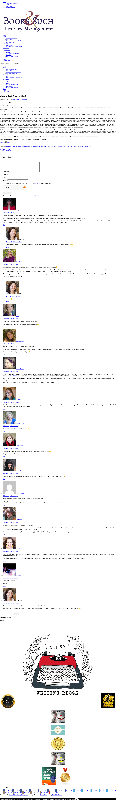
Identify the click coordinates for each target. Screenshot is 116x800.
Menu (4, 2)
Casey (17, 316)
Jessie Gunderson (20, 549)
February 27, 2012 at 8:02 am (10, 318)
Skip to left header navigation (10, 3)
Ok (76, 799)
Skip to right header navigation (10, 4)
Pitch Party (9, 86)
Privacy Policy (43, 795)
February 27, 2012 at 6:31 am (10, 212)
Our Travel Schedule (11, 73)
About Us (5, 67)
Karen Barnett (19, 445)
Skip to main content (8, 6)
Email (5, 177)
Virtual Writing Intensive (12, 84)
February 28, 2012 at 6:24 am (10, 578)
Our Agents (9, 70)
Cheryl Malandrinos (21, 210)
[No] (78, 799)
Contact (5, 90)
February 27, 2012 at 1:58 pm (10, 448)
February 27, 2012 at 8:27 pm (10, 551)
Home (4, 66)
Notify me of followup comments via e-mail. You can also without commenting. (28, 183)
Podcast (8, 83)
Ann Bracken (19, 519)
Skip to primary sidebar (9, 7)
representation (87, 146)
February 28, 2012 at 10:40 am (14, 242)
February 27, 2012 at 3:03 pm (10, 473)
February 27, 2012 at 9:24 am (10, 371)
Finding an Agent (12, 146)
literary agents (79, 146)
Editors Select (6, 91)
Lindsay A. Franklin (21, 470)
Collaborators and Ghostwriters (14, 77)
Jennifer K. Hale (20, 423)
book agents (44, 146)
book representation (52, 146)
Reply (4, 225)
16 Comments (23, 99)
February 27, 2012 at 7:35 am (10, 264)
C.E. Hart (18, 575)
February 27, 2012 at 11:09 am (10, 426)
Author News (9, 76)
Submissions (6, 79)
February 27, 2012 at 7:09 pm (10, 522)
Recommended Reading (12, 87)
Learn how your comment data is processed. (34, 195)
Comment (6, 171)
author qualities (36, 146)
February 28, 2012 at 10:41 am (14, 296)
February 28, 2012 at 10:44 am (11, 603)
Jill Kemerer (19, 261)
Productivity (21, 146)
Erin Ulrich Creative (57, 795)
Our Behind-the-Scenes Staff (13, 72)
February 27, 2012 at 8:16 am (10, 343)
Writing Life (27, 146)
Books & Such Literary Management (18, 795)
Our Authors (6, 75)
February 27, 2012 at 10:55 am (11, 402)
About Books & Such (11, 69)
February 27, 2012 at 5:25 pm (10, 496)
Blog (4, 89)
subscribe (37, 183)
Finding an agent (62, 146)
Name (5, 174)
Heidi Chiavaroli (20, 341)
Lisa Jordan (19, 399)
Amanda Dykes (20, 369)
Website (5, 180)
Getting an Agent (71, 146)
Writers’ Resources (7, 81)
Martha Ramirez (20, 493)
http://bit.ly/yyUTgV (15, 375)
